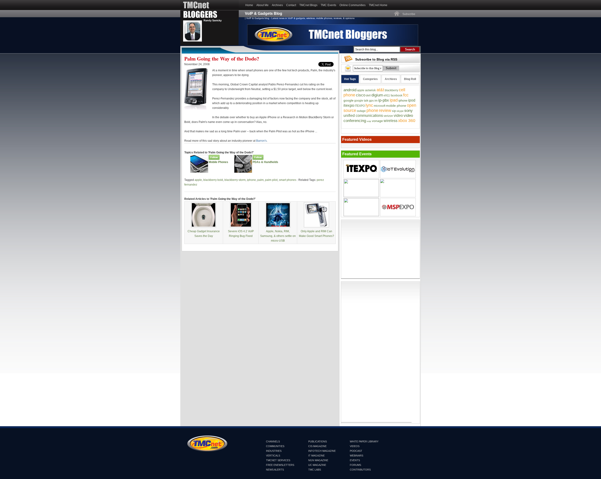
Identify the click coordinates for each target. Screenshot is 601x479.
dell (368, 95)
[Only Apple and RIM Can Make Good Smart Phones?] (316, 226)
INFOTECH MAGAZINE (322, 450)
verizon (388, 116)
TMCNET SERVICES (278, 460)
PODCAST (356, 450)
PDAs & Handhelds (265, 162)
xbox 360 (406, 120)
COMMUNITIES (275, 446)
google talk (361, 100)
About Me (262, 5)
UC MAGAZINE (317, 465)
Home (249, 5)
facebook (396, 95)
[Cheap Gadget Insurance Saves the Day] (203, 226)
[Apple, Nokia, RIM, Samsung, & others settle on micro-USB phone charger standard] (278, 226)
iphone (251, 180)
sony (408, 110)
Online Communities (352, 5)
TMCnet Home (378, 5)
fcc (405, 95)
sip (394, 111)
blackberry (391, 90)
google (348, 100)
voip (369, 121)
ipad (394, 100)
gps (371, 100)
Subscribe (408, 14)
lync (369, 105)
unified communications (363, 116)
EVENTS (355, 460)
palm (260, 180)
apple (198, 180)
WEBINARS (356, 455)
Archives (277, 5)
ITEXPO (360, 105)
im (376, 100)
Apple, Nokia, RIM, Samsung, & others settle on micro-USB (278, 236)
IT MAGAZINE (316, 455)
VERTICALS (273, 455)
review (385, 110)
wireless (390, 121)
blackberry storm (235, 180)
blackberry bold (213, 180)
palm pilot (271, 180)
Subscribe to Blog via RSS (376, 59)
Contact (291, 5)
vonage (377, 121)
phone (372, 110)
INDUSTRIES (273, 450)
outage (361, 111)
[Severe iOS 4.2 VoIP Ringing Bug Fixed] (241, 226)
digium (377, 95)
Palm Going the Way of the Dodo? (221, 58)
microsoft (379, 105)
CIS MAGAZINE (317, 446)
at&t (380, 89)
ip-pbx (383, 100)
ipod (411, 100)
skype (400, 111)
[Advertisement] (380, 249)
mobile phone (396, 105)
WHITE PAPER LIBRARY (364, 441)
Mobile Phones (218, 162)
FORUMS (355, 465)
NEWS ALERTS (275, 469)
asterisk (370, 90)
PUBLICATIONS (317, 441)
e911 (387, 95)
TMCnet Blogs (308, 5)
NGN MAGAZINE (318, 460)
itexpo (348, 105)
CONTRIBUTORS (360, 469)
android (349, 90)
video (398, 116)
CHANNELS (273, 441)
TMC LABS (314, 469)
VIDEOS (354, 446)
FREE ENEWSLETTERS (280, 465)
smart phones (287, 180)
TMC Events (328, 5)
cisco (360, 95)
